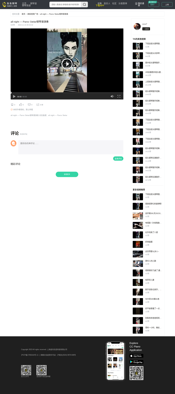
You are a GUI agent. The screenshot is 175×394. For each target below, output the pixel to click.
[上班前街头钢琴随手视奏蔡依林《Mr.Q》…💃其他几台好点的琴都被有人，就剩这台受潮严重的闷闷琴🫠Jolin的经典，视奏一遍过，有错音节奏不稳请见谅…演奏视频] (138, 84)
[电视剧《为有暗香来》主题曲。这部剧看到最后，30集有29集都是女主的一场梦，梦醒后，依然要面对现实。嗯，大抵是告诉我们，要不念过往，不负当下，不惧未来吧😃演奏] (138, 225)
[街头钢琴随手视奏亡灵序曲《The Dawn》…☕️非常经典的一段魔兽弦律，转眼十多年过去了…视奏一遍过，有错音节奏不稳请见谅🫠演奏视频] (138, 103)
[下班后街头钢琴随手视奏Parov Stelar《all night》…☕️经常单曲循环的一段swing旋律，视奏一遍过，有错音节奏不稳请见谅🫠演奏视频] (138, 46)
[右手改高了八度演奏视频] (138, 234)
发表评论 (118, 159)
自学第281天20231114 (154, 213)
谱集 (99, 3)
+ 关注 (146, 29)
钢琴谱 (33, 3)
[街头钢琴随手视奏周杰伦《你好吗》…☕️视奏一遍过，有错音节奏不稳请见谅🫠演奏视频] (138, 93)
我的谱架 (141, 4)
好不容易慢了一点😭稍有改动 (157, 308)
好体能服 (148, 242)
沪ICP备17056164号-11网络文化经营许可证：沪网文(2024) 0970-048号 (48, 355)
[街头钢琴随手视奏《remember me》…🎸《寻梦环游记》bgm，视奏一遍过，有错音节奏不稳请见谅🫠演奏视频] (138, 170)
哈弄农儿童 (149, 280)
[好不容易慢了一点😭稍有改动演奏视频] (138, 311)
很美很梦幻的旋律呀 (153, 204)
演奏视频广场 (32, 14)
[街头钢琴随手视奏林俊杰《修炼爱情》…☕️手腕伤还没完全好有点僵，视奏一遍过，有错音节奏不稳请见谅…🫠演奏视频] (138, 150)
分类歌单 (123, 3)
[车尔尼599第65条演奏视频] (138, 301)
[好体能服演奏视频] (138, 244)
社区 (114, 3)
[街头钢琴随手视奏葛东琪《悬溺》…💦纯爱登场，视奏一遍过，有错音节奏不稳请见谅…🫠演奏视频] (138, 112)
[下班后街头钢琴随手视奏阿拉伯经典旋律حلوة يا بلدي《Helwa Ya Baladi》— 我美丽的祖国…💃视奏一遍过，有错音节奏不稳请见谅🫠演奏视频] (138, 131)
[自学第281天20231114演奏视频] (138, 215)
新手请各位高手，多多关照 (156, 289)
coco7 (144, 24)
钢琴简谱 (26, 5)
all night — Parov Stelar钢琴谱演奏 (54, 14)
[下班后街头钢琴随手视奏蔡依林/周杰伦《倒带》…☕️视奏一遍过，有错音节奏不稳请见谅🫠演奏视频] (138, 141)
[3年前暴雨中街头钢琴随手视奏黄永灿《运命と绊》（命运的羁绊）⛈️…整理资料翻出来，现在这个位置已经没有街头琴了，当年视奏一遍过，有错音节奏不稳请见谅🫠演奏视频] (138, 74)
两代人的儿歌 (150, 261)
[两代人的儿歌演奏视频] (138, 263)
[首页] (10, 4)
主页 (24, 3)
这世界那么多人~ (152, 251)
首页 (23, 14)
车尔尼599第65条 (152, 299)
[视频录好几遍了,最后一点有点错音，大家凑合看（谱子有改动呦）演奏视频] (138, 273)
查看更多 (67, 174)
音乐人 (107, 3)
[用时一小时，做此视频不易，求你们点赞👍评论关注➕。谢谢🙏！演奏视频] (138, 330)
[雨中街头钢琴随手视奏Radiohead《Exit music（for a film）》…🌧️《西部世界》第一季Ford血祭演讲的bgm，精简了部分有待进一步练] (138, 65)
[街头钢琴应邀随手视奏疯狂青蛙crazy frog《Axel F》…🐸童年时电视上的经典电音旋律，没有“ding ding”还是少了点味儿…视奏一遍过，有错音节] (138, 160)
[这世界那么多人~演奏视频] (138, 254)
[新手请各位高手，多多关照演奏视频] (138, 292)
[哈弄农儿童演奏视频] (138, 282)
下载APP (100, 5)
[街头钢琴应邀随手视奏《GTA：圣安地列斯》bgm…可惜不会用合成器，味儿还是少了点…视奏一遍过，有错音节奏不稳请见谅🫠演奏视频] (138, 179)
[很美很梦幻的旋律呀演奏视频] (138, 206)
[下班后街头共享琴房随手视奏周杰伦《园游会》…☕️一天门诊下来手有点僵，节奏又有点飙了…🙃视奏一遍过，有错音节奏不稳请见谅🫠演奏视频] (138, 55)
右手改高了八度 (151, 232)
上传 (167, 5)
